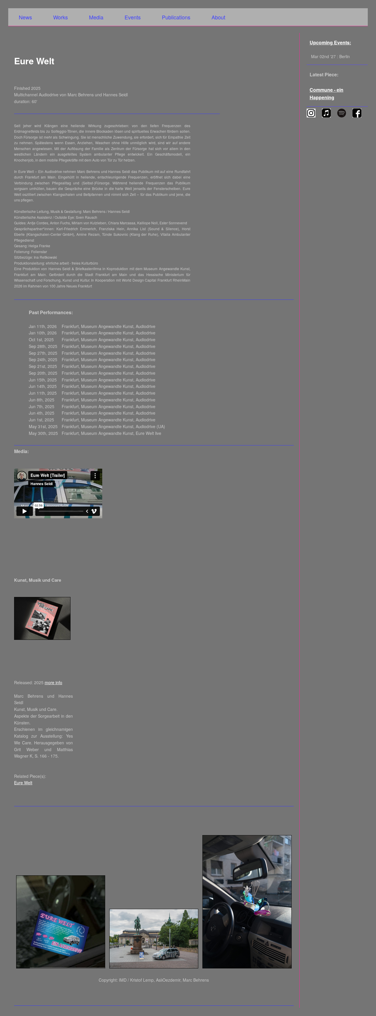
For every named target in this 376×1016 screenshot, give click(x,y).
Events (133, 17)
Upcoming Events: (330, 42)
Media (96, 17)
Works (60, 17)
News (25, 17)
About (218, 17)
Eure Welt (23, 782)
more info (53, 682)
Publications (176, 17)
